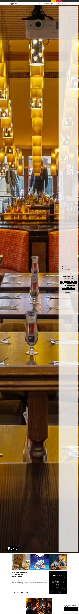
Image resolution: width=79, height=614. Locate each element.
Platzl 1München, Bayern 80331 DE (67, 269)
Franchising (67, 3)
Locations (43, 3)
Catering (47, 3)
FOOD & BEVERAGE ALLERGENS (70, 281)
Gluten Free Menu (73, 283)
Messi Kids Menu (64, 283)
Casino (21, 0)
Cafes (16, 0)
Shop (23, 0)
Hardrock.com (12, 0)
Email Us (65, 266)
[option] (21, 562)
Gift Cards (58, 3)
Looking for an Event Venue (68, 285)
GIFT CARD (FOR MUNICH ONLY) (68, 289)
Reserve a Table (58, 1)
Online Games (26, 0)
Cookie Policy (66, 606)
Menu (39, 3)
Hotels (19, 0)
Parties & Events (53, 3)
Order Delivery (68, 287)
